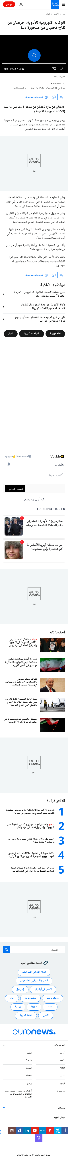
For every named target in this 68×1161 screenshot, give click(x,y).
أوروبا (62, 1053)
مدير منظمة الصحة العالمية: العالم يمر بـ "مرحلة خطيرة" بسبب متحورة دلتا (39, 294)
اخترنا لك (57, 632)
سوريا (34, 1007)
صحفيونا (61, 1091)
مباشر (9, 4)
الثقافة (29, 1076)
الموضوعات (59, 1045)
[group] (6, 69)
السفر (63, 1076)
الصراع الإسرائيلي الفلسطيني (34, 981)
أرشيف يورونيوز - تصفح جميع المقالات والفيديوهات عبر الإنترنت (18, 1094)
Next (62, 1068)
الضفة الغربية (26, 1015)
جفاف (50, 1007)
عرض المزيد (59, 1117)
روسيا (18, 1007)
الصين (46, 1015)
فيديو (62, 1083)
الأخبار (56, 14)
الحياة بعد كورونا (32, 334)
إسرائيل (20, 989)
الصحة (29, 1068)
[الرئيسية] (64, 14)
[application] (34, 54)
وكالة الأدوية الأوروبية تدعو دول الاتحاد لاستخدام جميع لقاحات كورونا (43, 306)
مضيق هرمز (30, 998)
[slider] (34, 63)
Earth (29, 1060)
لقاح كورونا (55, 334)
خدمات (61, 1108)
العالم (48, 14)
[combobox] (34, 949)
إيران (11, 998)
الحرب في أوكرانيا (43, 989)
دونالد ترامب (53, 998)
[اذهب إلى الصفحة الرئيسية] (55, 4)
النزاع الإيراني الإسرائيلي (34, 972)
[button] (34, 55)
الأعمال (62, 1060)
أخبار (10, 334)
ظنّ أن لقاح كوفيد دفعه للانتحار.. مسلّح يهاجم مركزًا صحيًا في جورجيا (40, 319)
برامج (29, 1083)
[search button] (6, 949)
